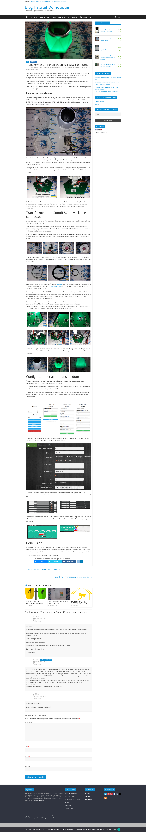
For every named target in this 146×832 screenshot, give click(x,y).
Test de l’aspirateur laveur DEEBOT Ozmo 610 (42, 570)
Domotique (33, 17)
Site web (27, 766)
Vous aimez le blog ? (71, 793)
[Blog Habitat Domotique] (27, 17)
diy (63, 67)
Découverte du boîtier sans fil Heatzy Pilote (108, 39)
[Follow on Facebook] (114, 793)
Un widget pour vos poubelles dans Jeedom (34, 602)
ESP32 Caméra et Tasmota (37, 1)
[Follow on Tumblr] (117, 793)
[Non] (144, 829)
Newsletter (68, 805)
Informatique (44, 17)
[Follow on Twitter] (105, 793)
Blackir (37, 67)
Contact (67, 802)
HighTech (72, 67)
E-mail (27, 756)
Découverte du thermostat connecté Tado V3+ (58, 602)
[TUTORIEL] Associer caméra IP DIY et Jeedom (80, 603)
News (54, 17)
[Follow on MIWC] (120, 793)
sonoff (36, 69)
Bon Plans (61, 17)
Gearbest (87, 793)
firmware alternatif (55, 286)
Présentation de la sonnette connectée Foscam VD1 (108, 30)
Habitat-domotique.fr (38, 800)
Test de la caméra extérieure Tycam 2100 (108, 49)
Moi (90, 17)
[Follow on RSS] (105, 797)
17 (35, 605)
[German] (99, 130)
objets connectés (30, 69)
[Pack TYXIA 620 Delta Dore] (97, 65)
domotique (67, 67)
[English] (97, 130)
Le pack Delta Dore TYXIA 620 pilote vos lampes (107, 65)
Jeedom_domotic (86, 67)
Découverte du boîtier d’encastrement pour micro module (107, 57)
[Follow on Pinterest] (111, 793)
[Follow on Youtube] (108, 793)
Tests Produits (72, 17)
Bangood (87, 796)
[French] (95, 130)
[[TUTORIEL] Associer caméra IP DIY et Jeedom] (81, 589)
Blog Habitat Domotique (47, 7)
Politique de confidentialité (72, 799)
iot (76, 67)
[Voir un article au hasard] (119, 17)
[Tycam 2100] (97, 48)
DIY (28, 61)
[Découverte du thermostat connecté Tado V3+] (59, 589)
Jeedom (79, 67)
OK (119, 829)
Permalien (38, 621)
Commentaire (29, 722)
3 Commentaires (45, 67)
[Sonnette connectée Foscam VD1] (97, 30)
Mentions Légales (70, 796)
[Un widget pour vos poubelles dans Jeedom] (36, 589)
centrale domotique (56, 67)
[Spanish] (101, 130)
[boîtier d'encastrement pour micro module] (97, 57)
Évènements (83, 17)
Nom (27, 747)
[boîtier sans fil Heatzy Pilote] (97, 40)
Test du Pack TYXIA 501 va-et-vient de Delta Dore (73, 577)
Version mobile (69, 808)
